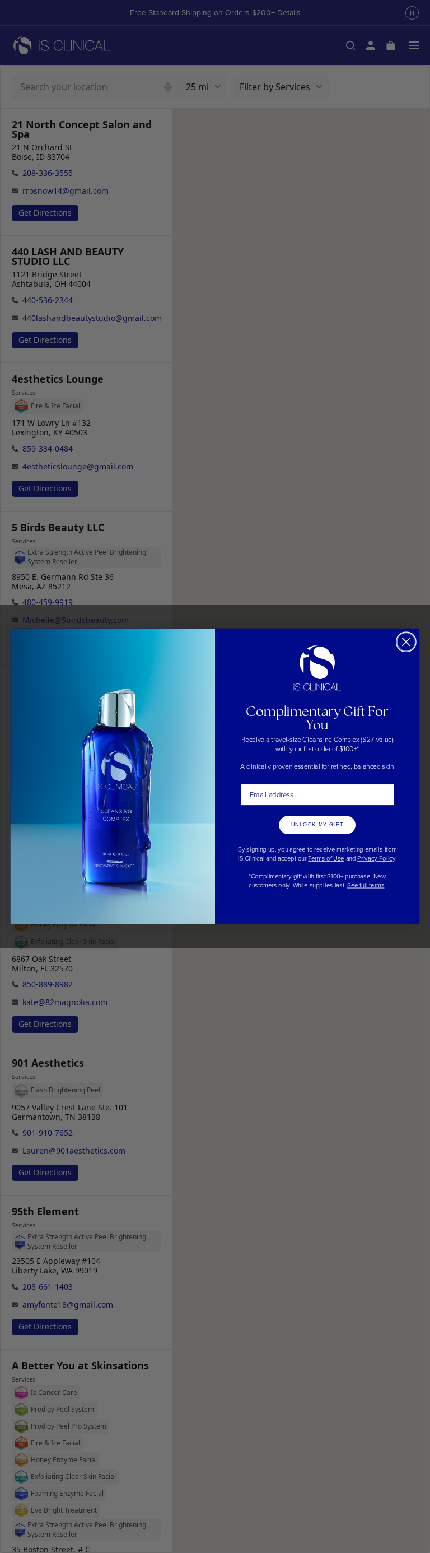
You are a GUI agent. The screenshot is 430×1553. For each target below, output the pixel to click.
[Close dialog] (406, 642)
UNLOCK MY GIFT (317, 824)
